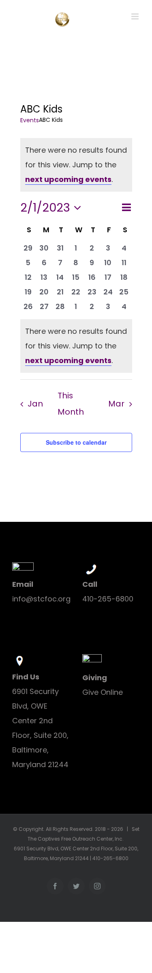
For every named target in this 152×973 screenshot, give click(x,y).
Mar (116, 403)
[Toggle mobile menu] (135, 16)
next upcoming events (68, 179)
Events (29, 120)
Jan (35, 403)
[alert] (76, 346)
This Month (71, 403)
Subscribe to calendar (76, 442)
